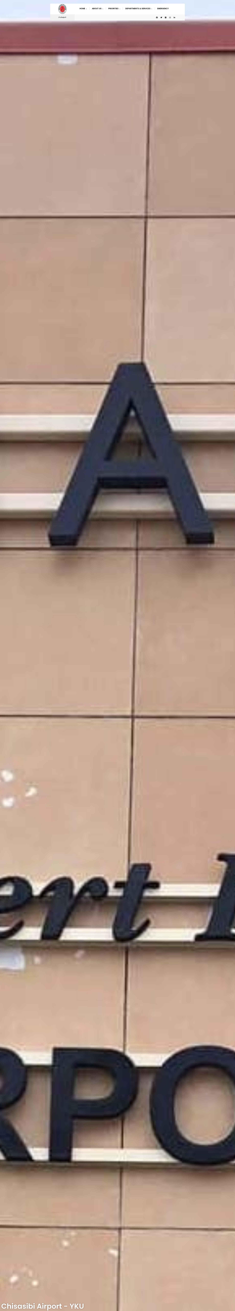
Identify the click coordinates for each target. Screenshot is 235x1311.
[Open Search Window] (179, 17)
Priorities (113, 8)
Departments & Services (137, 8)
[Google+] (166, 17)
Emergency (163, 8)
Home (82, 8)
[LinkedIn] (174, 17)
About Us (96, 8)
